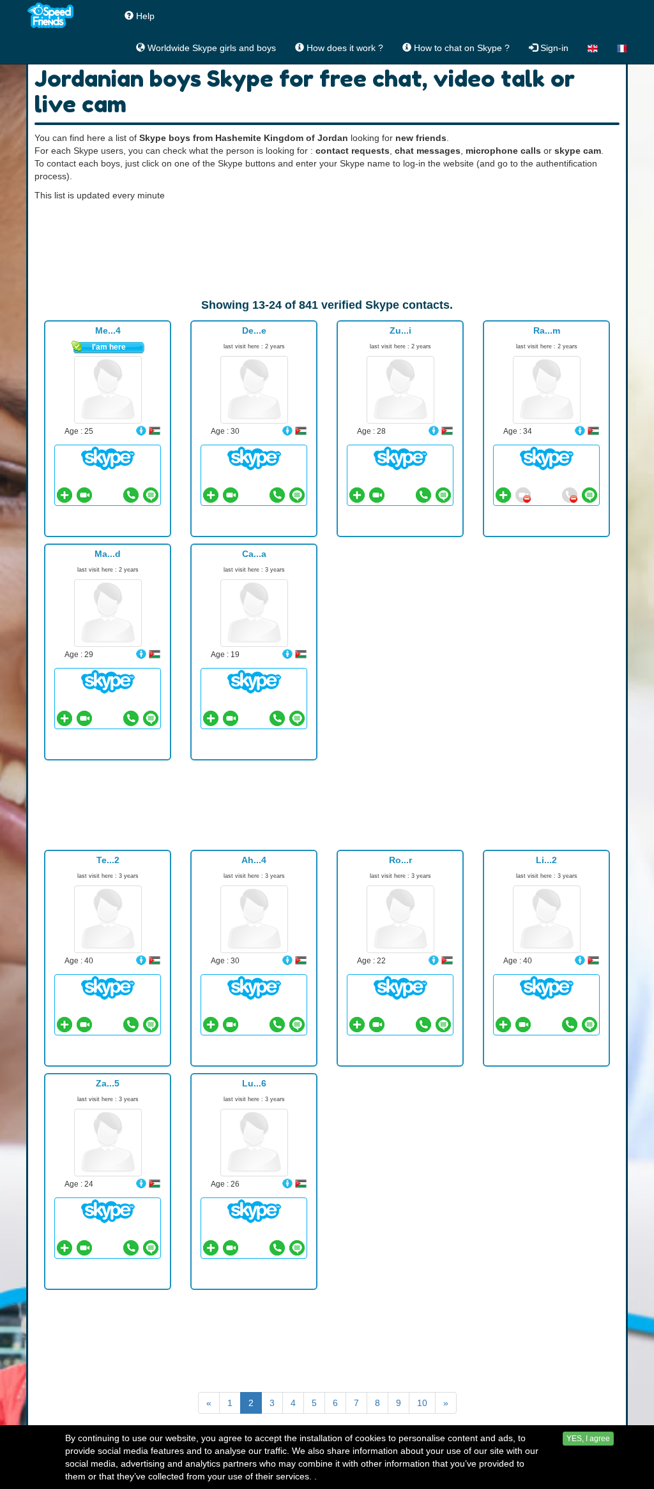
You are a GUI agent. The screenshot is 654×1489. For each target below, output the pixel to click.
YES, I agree (588, 1438)
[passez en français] (622, 48)
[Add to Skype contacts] (64, 495)
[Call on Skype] (131, 495)
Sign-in (553, 48)
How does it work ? (343, 48)
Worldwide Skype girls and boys (210, 48)
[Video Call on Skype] (84, 495)
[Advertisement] (327, 249)
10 (422, 1403)
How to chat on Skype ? (460, 48)
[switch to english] (592, 48)
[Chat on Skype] (108, 457)
